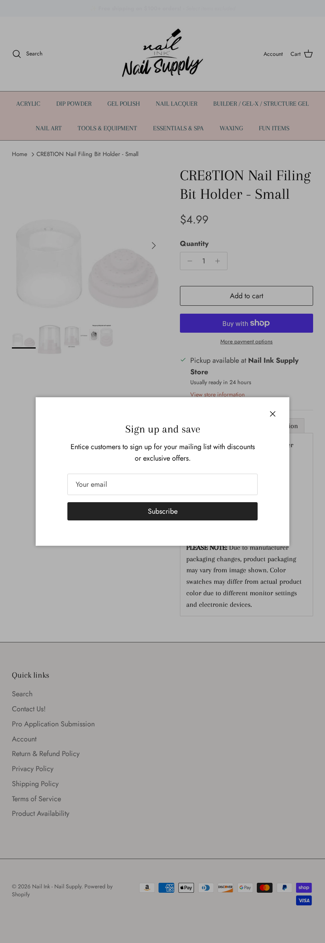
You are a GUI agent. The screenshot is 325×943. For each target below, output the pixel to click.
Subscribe (163, 511)
